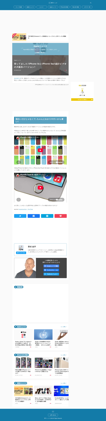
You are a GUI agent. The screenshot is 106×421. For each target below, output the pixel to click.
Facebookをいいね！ (52, 270)
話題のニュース (30, 7)
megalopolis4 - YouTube (26, 209)
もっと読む (63, 326)
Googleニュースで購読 (52, 266)
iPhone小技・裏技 (64, 7)
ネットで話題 (19, 7)
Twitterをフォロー (52, 274)
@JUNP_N (17, 78)
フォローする (22, 252)
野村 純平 (32, 246)
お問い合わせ (53, 415)
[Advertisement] (53, 21)
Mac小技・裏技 (76, 7)
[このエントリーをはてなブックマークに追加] (47, 216)
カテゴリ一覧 (87, 7)
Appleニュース (53, 7)
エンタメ (42, 7)
